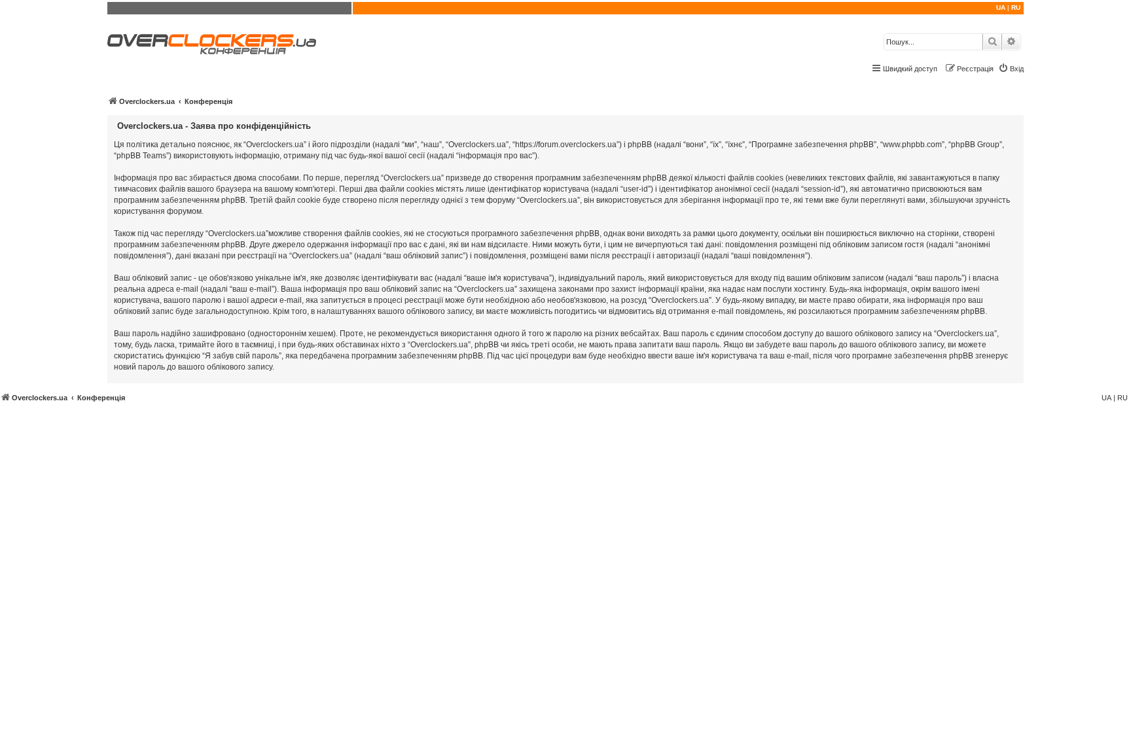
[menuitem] (1011, 69)
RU (1015, 7)
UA (1000, 7)
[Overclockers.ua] (211, 44)
